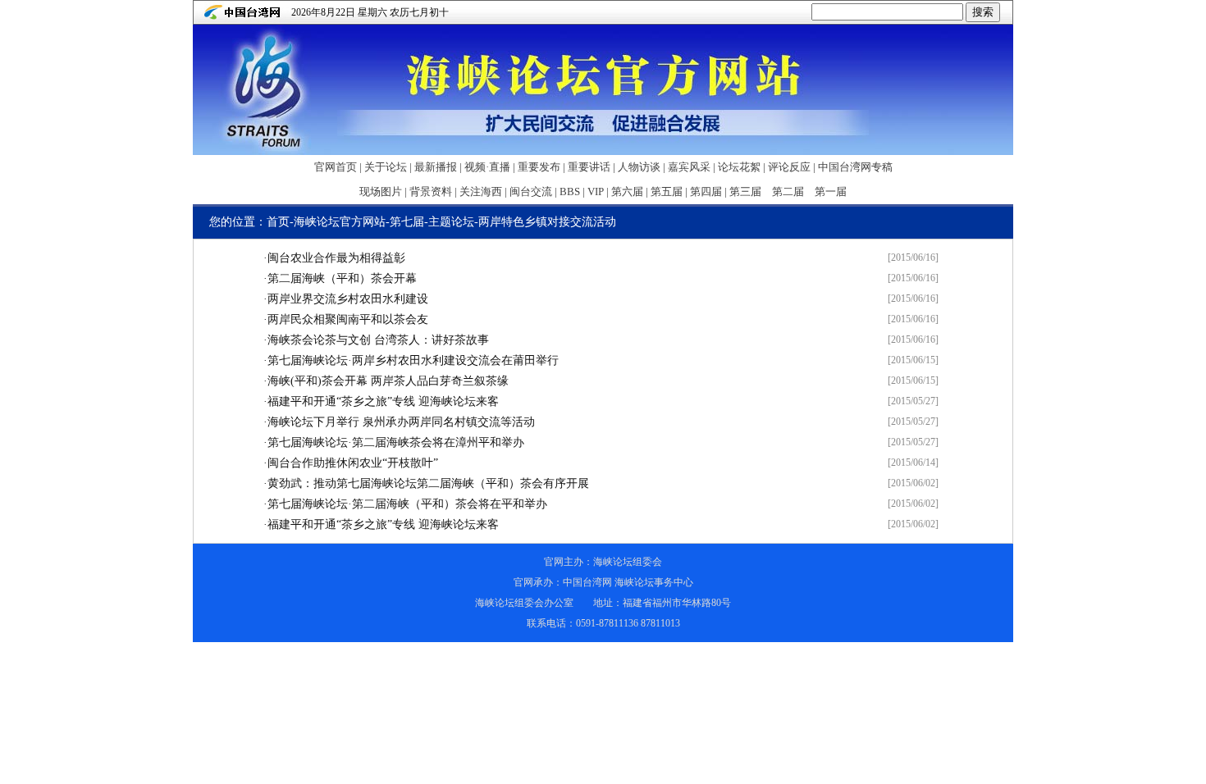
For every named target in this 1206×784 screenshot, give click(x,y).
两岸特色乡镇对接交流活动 (547, 222)
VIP (595, 191)
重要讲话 (589, 167)
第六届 (627, 191)
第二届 (788, 191)
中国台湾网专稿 (855, 167)
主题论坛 (451, 222)
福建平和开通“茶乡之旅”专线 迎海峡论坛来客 (383, 401)
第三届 (745, 191)
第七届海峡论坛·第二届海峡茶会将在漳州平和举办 (395, 442)
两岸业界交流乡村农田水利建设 (347, 299)
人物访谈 (639, 167)
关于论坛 (385, 167)
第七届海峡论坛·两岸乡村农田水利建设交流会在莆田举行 (413, 360)
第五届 (667, 191)
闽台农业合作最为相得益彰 (336, 258)
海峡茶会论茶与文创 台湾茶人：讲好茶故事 (378, 340)
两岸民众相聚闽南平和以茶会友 (347, 319)
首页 (278, 222)
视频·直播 (487, 167)
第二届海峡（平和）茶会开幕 (342, 278)
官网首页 (335, 167)
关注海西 (480, 191)
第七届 (407, 222)
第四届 (706, 191)
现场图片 (380, 191)
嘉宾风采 (689, 167)
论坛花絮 (739, 167)
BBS (570, 191)
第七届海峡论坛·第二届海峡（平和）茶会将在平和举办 (407, 504)
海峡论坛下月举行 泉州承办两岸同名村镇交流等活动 (401, 422)
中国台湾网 (587, 582)
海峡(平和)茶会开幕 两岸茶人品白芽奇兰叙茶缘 (388, 381)
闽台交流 (530, 191)
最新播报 (435, 167)
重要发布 (539, 167)
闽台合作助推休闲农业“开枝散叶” (352, 463)
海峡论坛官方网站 (340, 222)
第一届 (831, 191)
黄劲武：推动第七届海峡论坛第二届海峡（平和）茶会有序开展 (428, 483)
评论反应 (789, 167)
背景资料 (430, 191)
